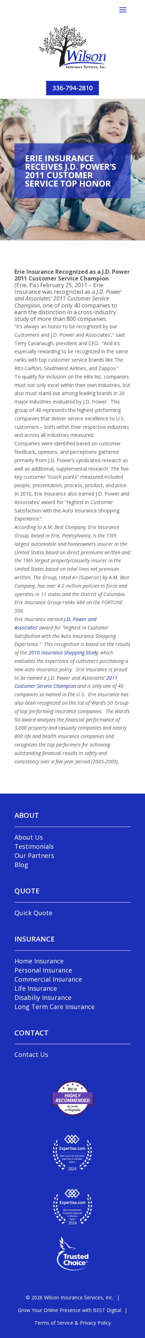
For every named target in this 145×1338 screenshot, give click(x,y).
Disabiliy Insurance (42, 997)
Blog (21, 864)
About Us (28, 837)
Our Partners (34, 855)
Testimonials (34, 846)
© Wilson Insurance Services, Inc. (69, 1297)
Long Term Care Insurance (54, 1006)
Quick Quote (33, 913)
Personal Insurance (43, 970)
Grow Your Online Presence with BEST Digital (69, 1310)
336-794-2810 (72, 88)
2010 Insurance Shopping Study (63, 652)
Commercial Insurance (48, 979)
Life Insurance (35, 988)
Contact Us (31, 1054)
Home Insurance (39, 961)
